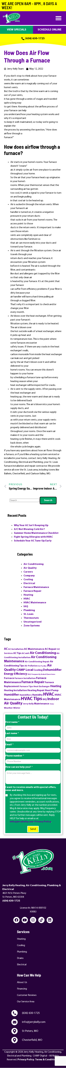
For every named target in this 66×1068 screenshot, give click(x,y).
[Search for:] (25, 500)
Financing (22, 989)
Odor (52, 704)
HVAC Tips (31, 699)
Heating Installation (15, 690)
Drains (20, 958)
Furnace (9, 678)
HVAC (27, 599)
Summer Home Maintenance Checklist (36, 533)
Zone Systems (32, 625)
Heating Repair (35, 690)
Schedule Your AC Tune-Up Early (32, 541)
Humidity (37, 695)
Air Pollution (31, 666)
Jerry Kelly (28, 704)
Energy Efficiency (15, 674)
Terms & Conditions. (47, 1059)
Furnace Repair (32, 591)
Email (9, 744)
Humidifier (11, 694)
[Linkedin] (50, 920)
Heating (28, 595)
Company (29, 575)
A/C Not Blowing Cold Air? (29, 529)
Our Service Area (25, 1001)
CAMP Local (24, 670)
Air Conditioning (34, 564)
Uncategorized (32, 622)
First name (12, 722)
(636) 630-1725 (11, 901)
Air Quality (30, 568)
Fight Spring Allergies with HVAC (33, 537)
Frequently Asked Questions (43, 674)
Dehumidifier (52, 670)
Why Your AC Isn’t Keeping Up (31, 525)
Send (33, 829)
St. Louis (28, 614)
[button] (58, 18)
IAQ (26, 606)
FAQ (29, 674)
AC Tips (17, 653)
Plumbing (29, 610)
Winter (16, 708)
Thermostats (31, 618)
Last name (12, 733)
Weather (8, 708)
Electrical (29, 583)
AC (6, 649)
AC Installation (16, 649)
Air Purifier (42, 666)
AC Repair (51, 649)
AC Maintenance (34, 649)
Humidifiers (26, 695)
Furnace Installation (25, 678)
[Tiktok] (41, 920)
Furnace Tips (26, 687)
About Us (22, 982)
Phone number (14, 756)
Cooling (28, 579)
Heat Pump (51, 690)
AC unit (25, 653)
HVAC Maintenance (35, 602)
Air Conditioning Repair (37, 662)
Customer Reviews (27, 995)
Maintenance (41, 704)
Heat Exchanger (41, 687)
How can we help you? (19, 767)
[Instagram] (33, 920)
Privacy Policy (42, 821)
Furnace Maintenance (36, 587)
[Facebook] (16, 920)
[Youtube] (25, 920)
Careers (28, 572)
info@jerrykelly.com (21, 821)
